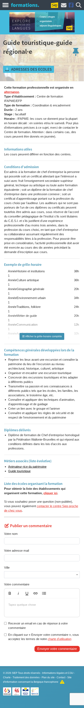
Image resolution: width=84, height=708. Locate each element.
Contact (61, 677)
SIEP (14, 673)
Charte (7, 677)
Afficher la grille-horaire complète (43, 336)
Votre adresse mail (16, 550)
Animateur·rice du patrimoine (27, 466)
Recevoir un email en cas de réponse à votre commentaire (38, 625)
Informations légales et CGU (57, 673)
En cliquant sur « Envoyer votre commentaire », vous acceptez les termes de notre (43, 637)
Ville (7, 567)
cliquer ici (50, 493)
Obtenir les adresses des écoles (28, 69)
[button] (10, 593)
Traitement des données (26, 677)
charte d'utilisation (59, 639)
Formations (25, 5)
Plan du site (48, 677)
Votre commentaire (16, 584)
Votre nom (11, 533)
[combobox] (42, 574)
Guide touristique (19, 471)
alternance (11, 92)
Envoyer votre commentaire (57, 649)
